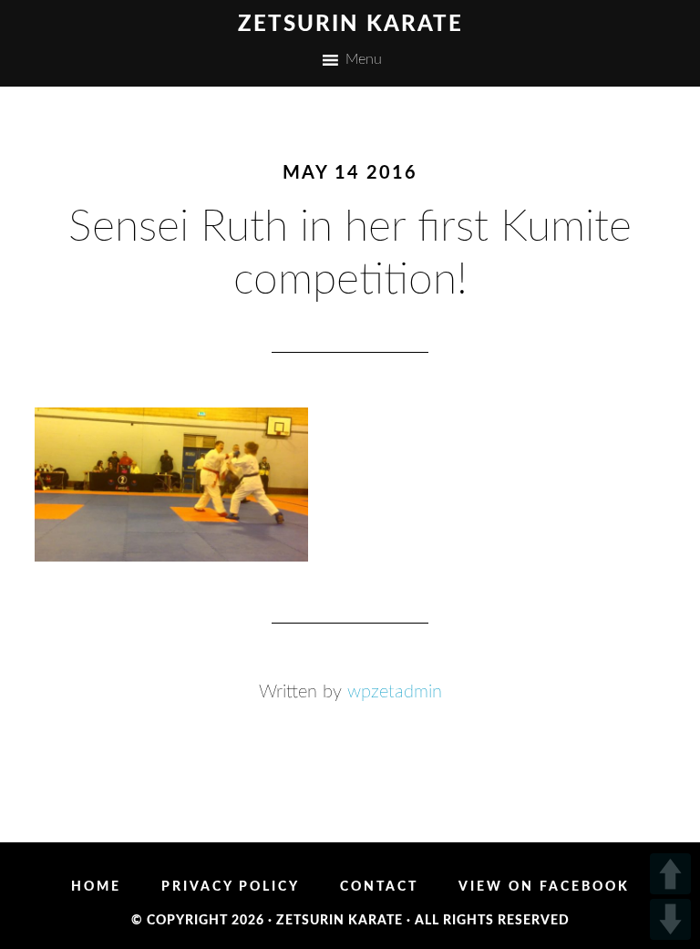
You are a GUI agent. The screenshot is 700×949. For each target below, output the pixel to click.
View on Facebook (544, 887)
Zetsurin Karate (350, 25)
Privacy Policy (230, 887)
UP (670, 873)
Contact (379, 887)
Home (96, 887)
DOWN (670, 919)
